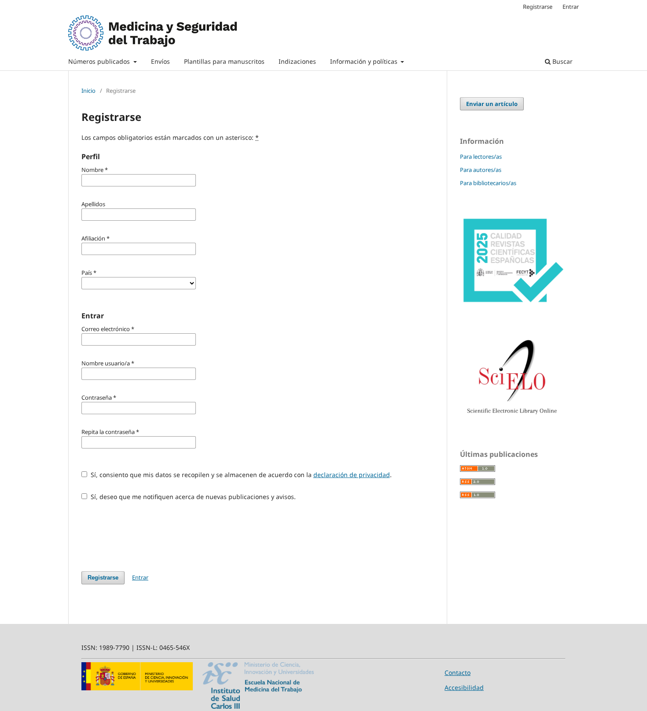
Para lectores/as (481, 156)
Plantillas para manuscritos (224, 61)
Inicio (88, 91)
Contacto (458, 672)
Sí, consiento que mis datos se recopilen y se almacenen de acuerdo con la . (240, 474)
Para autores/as (480, 170)
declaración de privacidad (351, 474)
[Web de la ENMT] (258, 706)
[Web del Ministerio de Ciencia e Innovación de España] (137, 688)
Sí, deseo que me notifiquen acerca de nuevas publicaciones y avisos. (192, 496)
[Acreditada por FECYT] (513, 303)
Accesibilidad (464, 687)
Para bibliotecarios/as (488, 183)
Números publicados (100, 61)
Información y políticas (364, 61)
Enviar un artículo (492, 104)
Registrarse (537, 7)
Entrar (570, 7)
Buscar (562, 61)
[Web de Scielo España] (513, 417)
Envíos (160, 61)
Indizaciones (297, 61)
